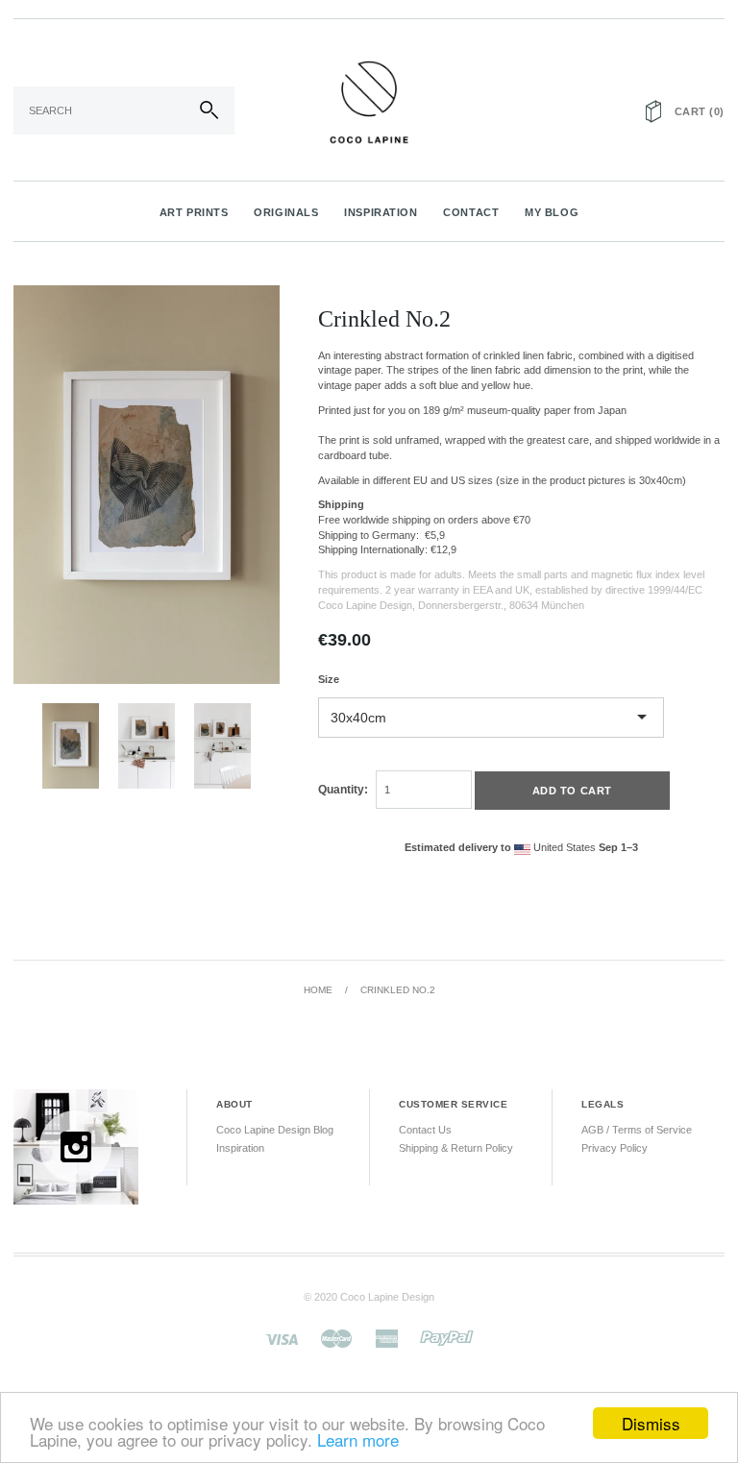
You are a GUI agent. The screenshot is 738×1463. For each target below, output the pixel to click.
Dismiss (651, 1423)
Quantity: (343, 789)
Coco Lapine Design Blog (274, 1129)
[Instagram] (75, 1146)
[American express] (386, 1337)
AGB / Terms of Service (636, 1129)
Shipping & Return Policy (456, 1148)
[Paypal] (447, 1337)
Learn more (358, 1439)
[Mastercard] (336, 1337)
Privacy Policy (614, 1148)
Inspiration (240, 1148)
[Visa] (281, 1337)
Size (328, 679)
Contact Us (425, 1129)
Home (318, 990)
